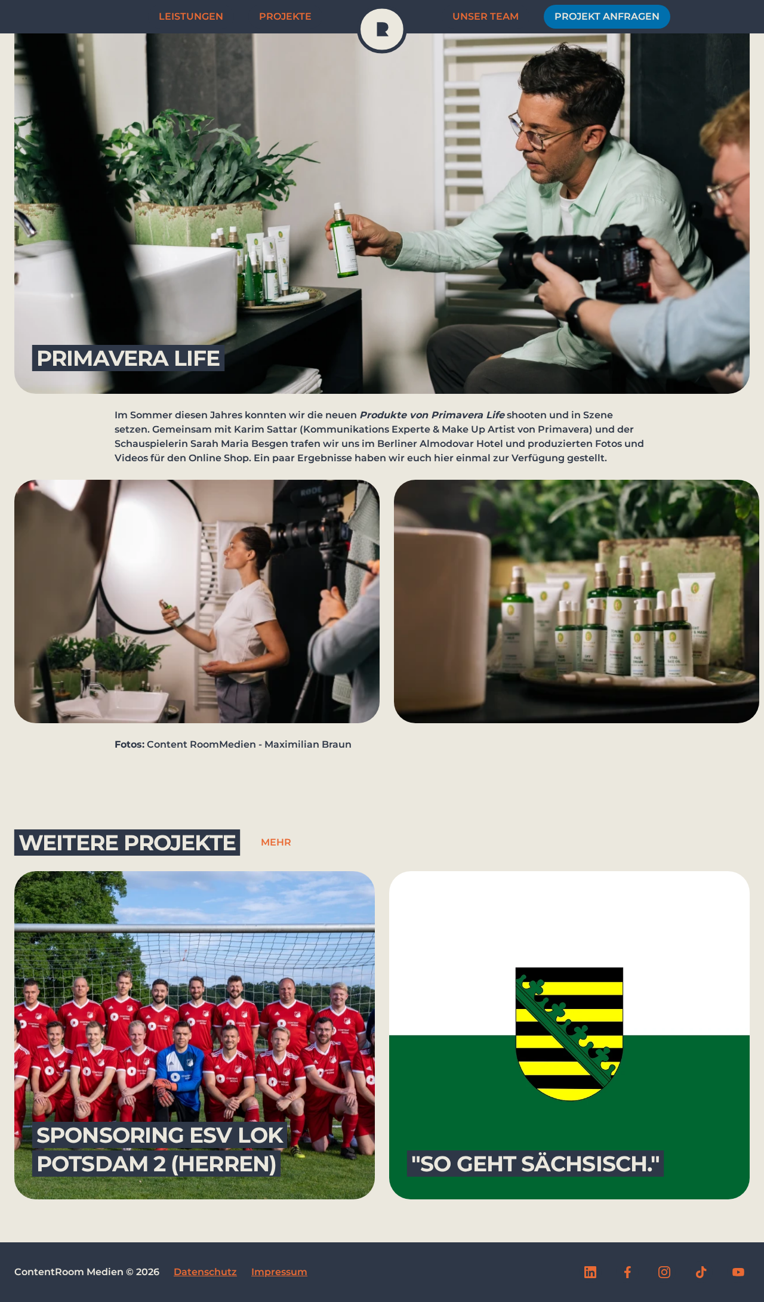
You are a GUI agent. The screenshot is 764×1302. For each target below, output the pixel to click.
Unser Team (485, 16)
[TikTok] (701, 1272)
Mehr (276, 842)
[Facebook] (627, 1272)
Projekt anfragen (607, 16)
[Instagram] (664, 1272)
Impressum (279, 1272)
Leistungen (191, 16)
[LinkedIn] (590, 1272)
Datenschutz (205, 1272)
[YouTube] (738, 1272)
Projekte (285, 16)
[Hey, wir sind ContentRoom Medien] (382, 29)
